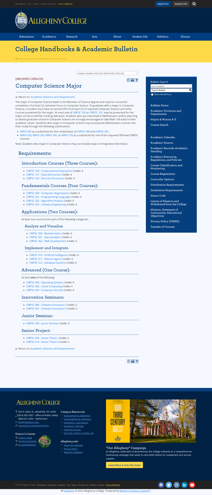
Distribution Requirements (167, 184)
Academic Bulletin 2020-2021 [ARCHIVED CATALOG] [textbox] (100, 73)
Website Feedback (73, 452)
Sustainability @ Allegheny (77, 419)
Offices (36, 4)
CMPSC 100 (79, 112)
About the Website (73, 445)
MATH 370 (67, 135)
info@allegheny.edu (28, 422)
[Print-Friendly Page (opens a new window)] (132, 80)
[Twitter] (169, 485)
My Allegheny (20, 4)
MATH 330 (38, 135)
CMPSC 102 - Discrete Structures (45, 178)
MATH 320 (26, 135)
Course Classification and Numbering (166, 167)
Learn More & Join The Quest (124, 465)
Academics (49, 36)
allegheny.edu (23, 58)
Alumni (185, 36)
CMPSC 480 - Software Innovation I (46, 305)
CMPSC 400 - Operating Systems (44, 282)
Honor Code (158, 195)
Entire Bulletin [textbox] (157, 86)
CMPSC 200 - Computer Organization (47, 193)
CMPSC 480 (83, 131)
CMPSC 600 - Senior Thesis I (42, 338)
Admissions (26, 36)
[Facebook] (161, 485)
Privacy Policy (71, 448)
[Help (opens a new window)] (136, 80)
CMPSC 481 (102, 131)
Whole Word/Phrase (162, 94)
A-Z (29, 4)
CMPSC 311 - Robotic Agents (45, 259)
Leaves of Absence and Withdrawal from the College (168, 203)
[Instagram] (177, 485)
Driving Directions (27, 441)
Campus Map (25, 437)
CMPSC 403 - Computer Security (44, 290)
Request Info (181, 4)
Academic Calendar (163, 137)
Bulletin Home (160, 105)
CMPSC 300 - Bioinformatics (45, 233)
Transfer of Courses (163, 226)
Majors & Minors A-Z (163, 119)
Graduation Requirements (167, 190)
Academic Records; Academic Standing (169, 150)
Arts (94, 36)
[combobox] (108, 73)
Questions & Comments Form (33, 425)
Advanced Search (161, 98)
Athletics (162, 36)
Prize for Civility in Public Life (79, 433)
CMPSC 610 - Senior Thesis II (42, 342)
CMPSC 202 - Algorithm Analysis (44, 200)
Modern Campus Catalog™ (135, 491)
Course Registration (163, 173)
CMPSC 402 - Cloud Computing (44, 286)
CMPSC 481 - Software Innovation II (46, 308)
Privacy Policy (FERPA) (165, 221)
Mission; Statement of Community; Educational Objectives (166, 212)
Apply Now (163, 4)
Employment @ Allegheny (77, 415)
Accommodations (27, 444)
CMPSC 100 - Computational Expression (49, 171)
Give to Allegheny (65, 4)
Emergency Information (76, 422)
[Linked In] (184, 485)
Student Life (139, 36)
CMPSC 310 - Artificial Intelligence (48, 255)
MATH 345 (51, 135)
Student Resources (48, 4)
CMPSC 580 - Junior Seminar (42, 323)
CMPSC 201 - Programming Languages (48, 197)
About (117, 36)
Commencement (72, 429)
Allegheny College (51, 20)
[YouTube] (192, 485)
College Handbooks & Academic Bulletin (76, 49)
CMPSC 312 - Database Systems (47, 262)
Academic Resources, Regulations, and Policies (166, 158)
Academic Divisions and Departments (53, 97)
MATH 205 (26, 131)
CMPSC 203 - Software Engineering (46, 204)
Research (72, 36)
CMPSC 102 (96, 112)
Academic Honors (162, 142)
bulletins (69, 491)
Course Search (159, 124)
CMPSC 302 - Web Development (47, 241)
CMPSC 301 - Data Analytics (45, 237)
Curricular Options (162, 179)
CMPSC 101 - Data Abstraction (43, 174)
